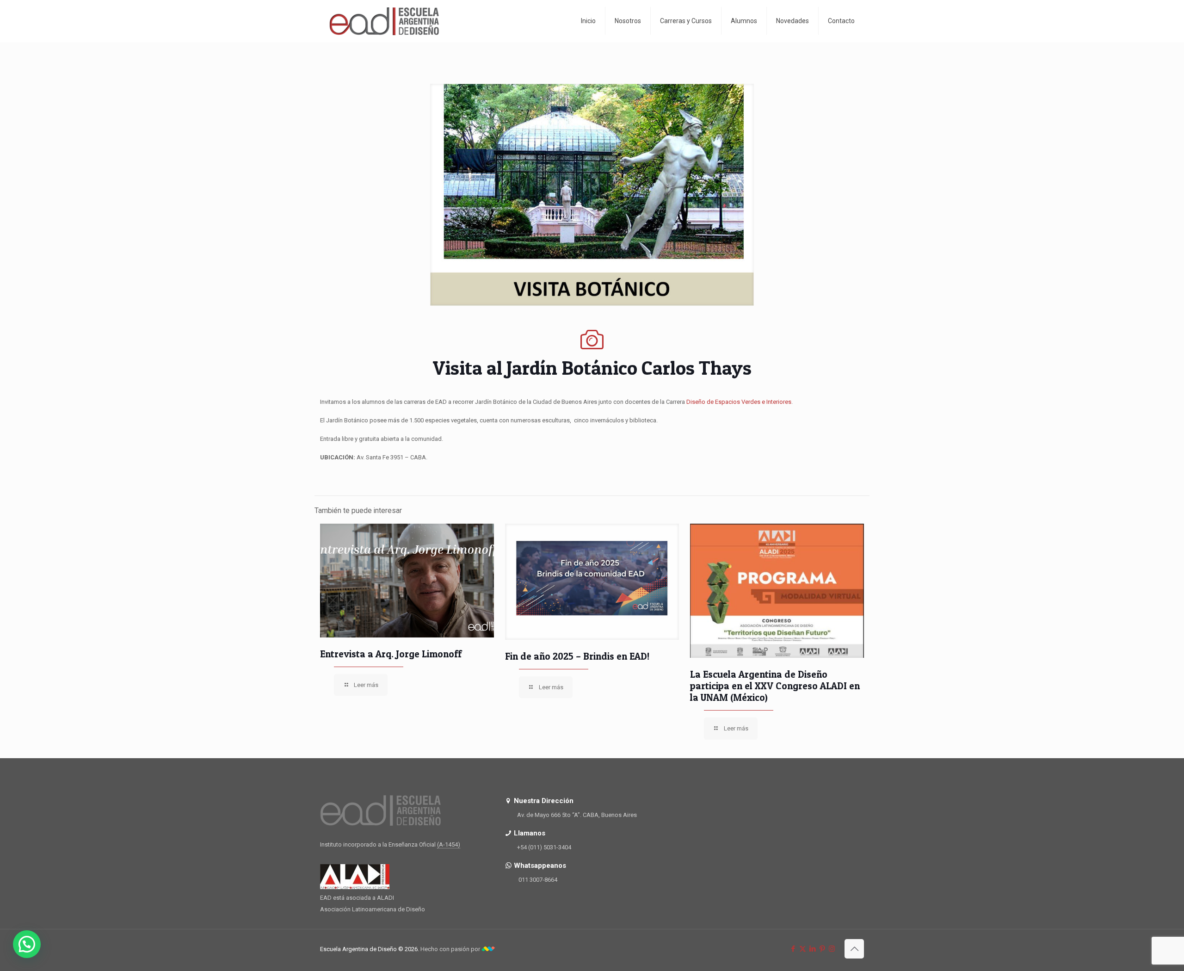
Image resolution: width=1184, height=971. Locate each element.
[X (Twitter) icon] (802, 949)
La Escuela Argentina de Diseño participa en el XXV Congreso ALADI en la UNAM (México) (775, 685)
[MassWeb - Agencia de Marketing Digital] (488, 949)
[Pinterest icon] (822, 949)
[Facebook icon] (792, 949)
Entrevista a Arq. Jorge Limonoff (391, 654)
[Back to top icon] (854, 949)
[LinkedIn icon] (812, 949)
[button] (27, 944)
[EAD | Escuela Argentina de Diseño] (384, 21)
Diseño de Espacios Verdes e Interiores (738, 401)
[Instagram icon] (831, 949)
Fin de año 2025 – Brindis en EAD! (577, 656)
